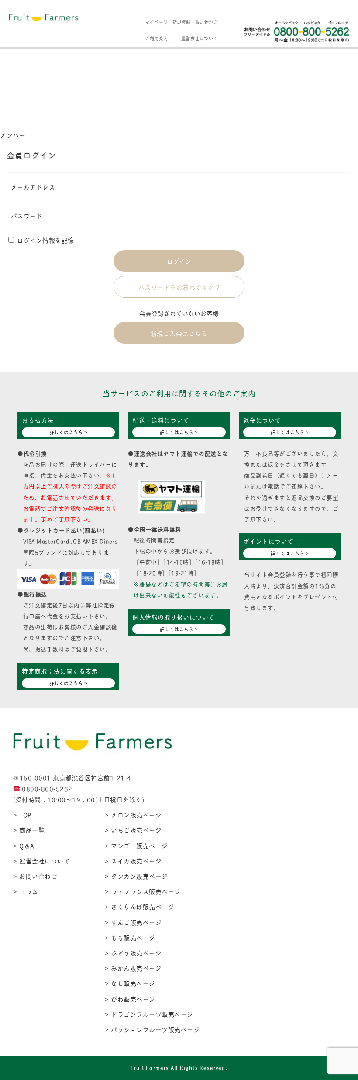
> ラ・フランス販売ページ (143, 891)
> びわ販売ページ (130, 998)
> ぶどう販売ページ (133, 952)
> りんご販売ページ (133, 922)
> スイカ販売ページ (133, 860)
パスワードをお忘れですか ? (179, 286)
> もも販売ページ (130, 937)
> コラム (25, 891)
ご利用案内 (156, 38)
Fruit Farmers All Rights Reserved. (179, 1067)
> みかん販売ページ (133, 967)
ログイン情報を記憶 (44, 239)
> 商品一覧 (29, 829)
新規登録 (181, 22)
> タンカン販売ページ (136, 875)
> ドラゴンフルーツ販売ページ (149, 1014)
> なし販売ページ (130, 983)
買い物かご (206, 22)
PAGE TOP (341, 1040)
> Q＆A (23, 845)
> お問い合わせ (35, 875)
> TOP (22, 814)
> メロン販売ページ (133, 814)
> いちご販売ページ (133, 829)
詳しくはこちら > (68, 432)
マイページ (156, 22)
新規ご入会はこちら (179, 333)
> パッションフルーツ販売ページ (152, 1029)
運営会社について (199, 38)
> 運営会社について (41, 860)
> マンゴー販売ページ (136, 845)
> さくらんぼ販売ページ (139, 906)
